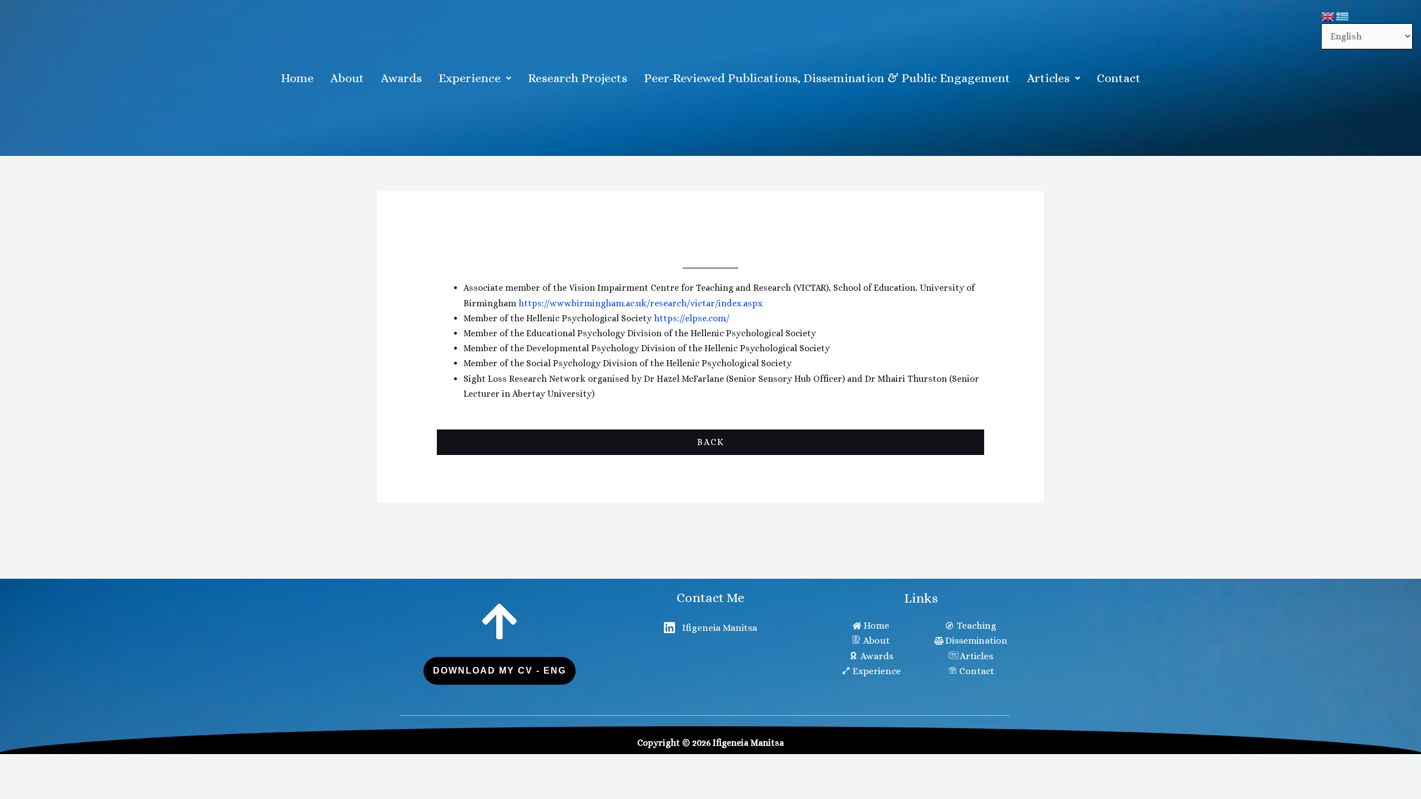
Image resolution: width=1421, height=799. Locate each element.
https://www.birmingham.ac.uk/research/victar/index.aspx (640, 303)
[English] (1328, 16)
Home (297, 78)
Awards (401, 78)
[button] (475, 78)
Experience (470, 78)
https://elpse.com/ (691, 318)
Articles (1048, 78)
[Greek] (1343, 16)
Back (710, 442)
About (347, 78)
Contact (1119, 78)
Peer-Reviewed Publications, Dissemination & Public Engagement (827, 78)
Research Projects (577, 78)
